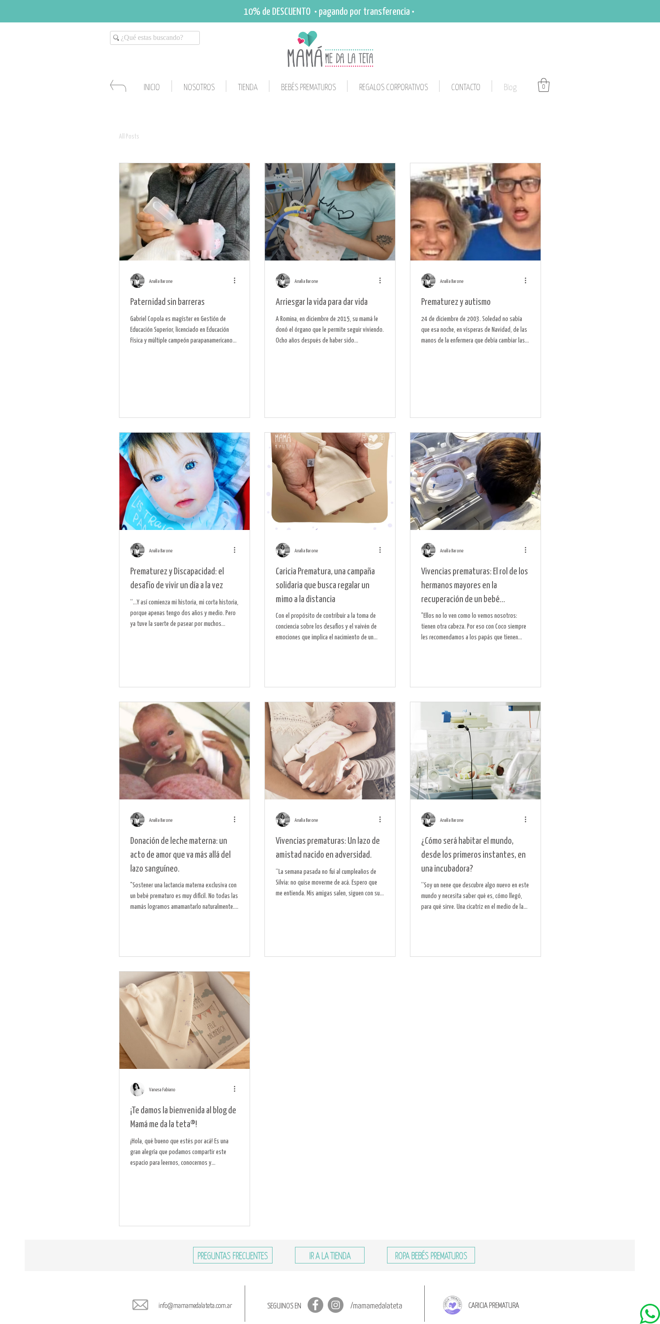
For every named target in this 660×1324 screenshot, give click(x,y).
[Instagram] (335, 1305)
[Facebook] (315, 1305)
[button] (544, 85)
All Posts (129, 136)
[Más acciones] (237, 280)
